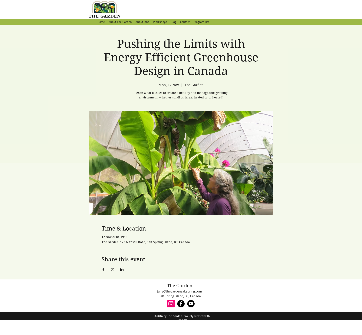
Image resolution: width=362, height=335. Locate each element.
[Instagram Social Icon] (171, 303)
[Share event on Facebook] (103, 269)
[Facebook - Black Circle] (181, 303)
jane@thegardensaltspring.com (179, 291)
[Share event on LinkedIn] (122, 269)
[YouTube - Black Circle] (191, 303)
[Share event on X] (112, 269)
